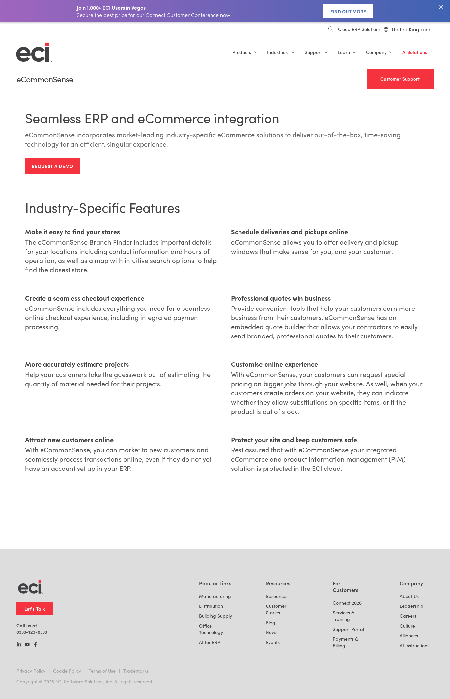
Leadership (411, 606)
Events (273, 642)
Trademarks (136, 671)
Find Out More (348, 11)
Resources (276, 596)
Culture (407, 626)
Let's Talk (34, 608)
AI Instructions (414, 645)
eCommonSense (44, 79)
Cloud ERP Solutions (359, 29)
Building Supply (215, 616)
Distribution (211, 606)
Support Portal (348, 629)
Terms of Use (102, 671)
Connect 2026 (347, 603)
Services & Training (343, 615)
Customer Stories (276, 609)
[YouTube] (27, 645)
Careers (408, 616)
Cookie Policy (67, 671)
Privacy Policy (30, 671)
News (271, 632)
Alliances (409, 635)
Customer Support (400, 79)
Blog (270, 622)
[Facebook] (35, 645)
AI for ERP (209, 642)
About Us (409, 596)
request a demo (52, 166)
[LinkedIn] (18, 645)
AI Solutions (414, 52)
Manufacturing (215, 596)
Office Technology (211, 629)
